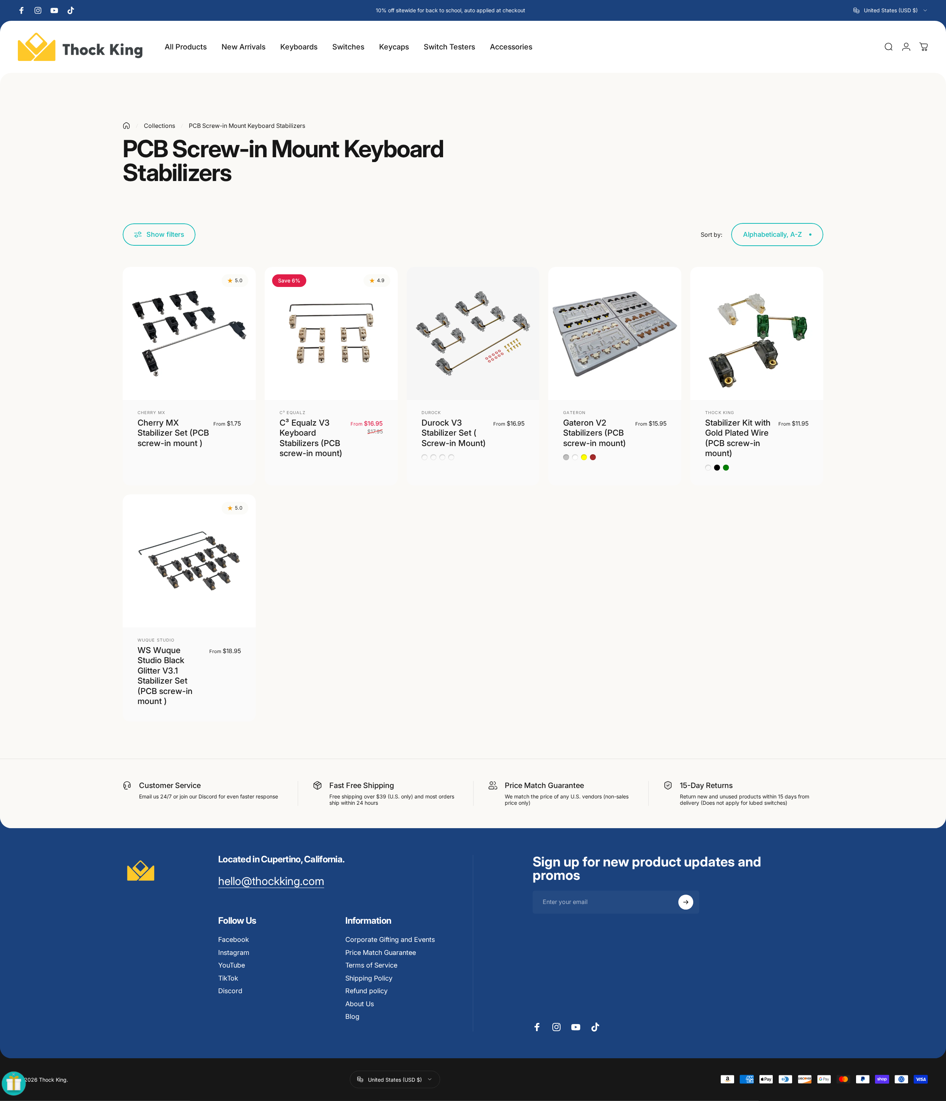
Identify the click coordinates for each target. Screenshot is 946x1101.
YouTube (231, 965)
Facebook (233, 939)
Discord (230, 991)
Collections (159, 125)
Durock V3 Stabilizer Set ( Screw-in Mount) (454, 433)
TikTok (228, 978)
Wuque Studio (156, 640)
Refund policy (366, 991)
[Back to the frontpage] (126, 125)
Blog (352, 1016)
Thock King (719, 412)
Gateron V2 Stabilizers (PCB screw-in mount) (594, 433)
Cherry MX (151, 412)
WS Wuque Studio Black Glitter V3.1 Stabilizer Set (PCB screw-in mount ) (165, 675)
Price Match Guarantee (380, 952)
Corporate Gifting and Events (390, 939)
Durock (431, 412)
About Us (359, 1004)
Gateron (574, 412)
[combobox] (890, 10)
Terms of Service (371, 965)
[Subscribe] (685, 902)
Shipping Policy (369, 978)
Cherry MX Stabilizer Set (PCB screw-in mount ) (173, 433)
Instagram (233, 952)
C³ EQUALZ (293, 412)
